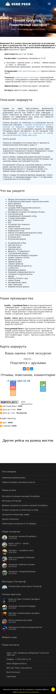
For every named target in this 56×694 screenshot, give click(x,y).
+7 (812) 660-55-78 (18, 381)
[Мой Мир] (31, 368)
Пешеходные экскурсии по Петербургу (19, 523)
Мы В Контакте (13, 672)
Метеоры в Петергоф (11, 500)
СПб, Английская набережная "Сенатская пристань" (28, 653)
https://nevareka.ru (23, 667)
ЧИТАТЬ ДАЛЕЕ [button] (9, 139)
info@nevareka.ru (19, 663)
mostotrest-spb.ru (17, 49)
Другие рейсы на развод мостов (28, 440)
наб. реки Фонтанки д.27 (29, 71)
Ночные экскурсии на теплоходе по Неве (20, 509)
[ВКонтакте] (24, 368)
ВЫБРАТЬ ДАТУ (9, 402)
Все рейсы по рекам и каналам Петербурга (21, 496)
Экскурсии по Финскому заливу (15, 514)
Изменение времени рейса (13, 477)
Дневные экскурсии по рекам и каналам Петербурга (25, 505)
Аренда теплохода (10, 519)
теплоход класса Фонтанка (27, 77)
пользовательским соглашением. (28, 692)
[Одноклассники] (28, 368)
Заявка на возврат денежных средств (18, 482)
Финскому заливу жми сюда (24, 135)
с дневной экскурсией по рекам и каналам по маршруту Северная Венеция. (28, 125)
